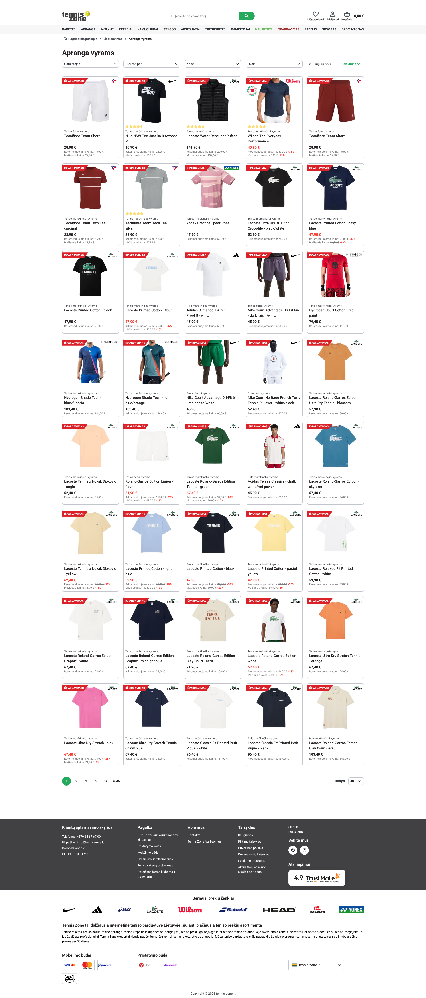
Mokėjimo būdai (148, 852)
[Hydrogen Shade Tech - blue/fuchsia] (90, 362)
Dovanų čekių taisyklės (253, 854)
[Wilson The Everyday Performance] (274, 100)
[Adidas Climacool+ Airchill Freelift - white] (213, 275)
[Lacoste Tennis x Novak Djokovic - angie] (90, 446)
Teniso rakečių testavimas (155, 865)
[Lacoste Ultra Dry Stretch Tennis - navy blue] (152, 707)
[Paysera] (104, 965)
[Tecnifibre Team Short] (90, 100)
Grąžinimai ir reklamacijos (155, 859)
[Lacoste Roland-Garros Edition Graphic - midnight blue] (152, 620)
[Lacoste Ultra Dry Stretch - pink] (90, 707)
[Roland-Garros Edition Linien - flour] (152, 446)
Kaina (191, 64)
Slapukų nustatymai (292, 829)
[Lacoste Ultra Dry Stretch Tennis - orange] (335, 620)
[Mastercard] (87, 965)
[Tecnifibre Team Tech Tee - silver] (152, 187)
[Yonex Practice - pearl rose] (213, 187)
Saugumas (245, 835)
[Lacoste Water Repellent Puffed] (213, 100)
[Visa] (69, 965)
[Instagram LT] (304, 850)
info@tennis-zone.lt (90, 842)
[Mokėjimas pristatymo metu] (69, 978)
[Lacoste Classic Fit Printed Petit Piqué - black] (274, 707)
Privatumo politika (250, 848)
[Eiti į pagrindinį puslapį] (76, 16)
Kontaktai (194, 835)
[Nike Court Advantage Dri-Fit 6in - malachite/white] (213, 362)
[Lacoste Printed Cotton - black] (90, 275)
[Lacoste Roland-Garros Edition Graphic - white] (90, 620)
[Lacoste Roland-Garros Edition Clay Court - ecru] (213, 620)
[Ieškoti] (247, 16)
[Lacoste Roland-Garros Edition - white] (274, 620)
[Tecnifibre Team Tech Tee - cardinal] (90, 187)
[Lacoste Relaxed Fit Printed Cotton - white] (335, 533)
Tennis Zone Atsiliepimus (204, 841)
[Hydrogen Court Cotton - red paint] (335, 275)
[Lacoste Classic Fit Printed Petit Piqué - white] (213, 707)
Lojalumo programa (251, 860)
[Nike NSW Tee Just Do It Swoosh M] (152, 100)
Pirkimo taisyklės (249, 841)
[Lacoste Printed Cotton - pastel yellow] (274, 533)
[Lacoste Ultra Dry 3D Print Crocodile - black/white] (274, 187)
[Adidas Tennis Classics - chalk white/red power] (274, 446)
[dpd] (145, 965)
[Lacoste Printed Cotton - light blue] (152, 533)
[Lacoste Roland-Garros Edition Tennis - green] (213, 446)
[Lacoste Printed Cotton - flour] (152, 275)
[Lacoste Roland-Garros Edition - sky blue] (335, 446)
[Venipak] (170, 965)
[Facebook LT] (292, 850)
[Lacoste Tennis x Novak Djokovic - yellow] (90, 533)
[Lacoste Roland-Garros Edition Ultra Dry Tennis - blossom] (335, 362)
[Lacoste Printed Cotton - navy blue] (335, 187)
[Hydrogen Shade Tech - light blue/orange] (152, 362)
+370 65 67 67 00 (95, 3)
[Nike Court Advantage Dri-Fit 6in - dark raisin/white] (274, 275)
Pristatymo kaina (149, 846)
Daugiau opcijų (322, 64)
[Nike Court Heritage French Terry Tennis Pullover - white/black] (274, 362)
